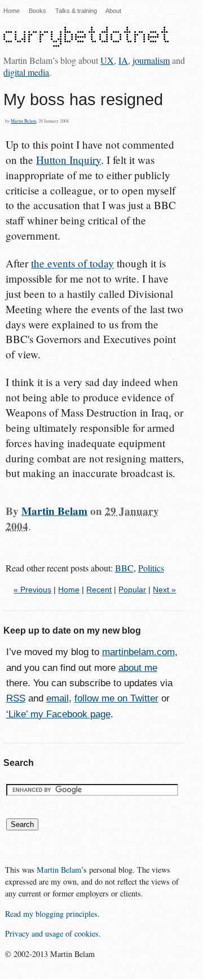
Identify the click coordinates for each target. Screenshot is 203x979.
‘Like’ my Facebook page (58, 714)
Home (11, 10)
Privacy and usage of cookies (52, 933)
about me (137, 667)
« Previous (32, 590)
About (113, 10)
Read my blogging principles (51, 913)
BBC (124, 568)
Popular (132, 590)
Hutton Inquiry (68, 160)
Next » (164, 590)
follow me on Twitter (116, 698)
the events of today (72, 263)
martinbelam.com (138, 652)
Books (37, 10)
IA (123, 60)
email (57, 698)
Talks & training (76, 10)
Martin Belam (23, 121)
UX (107, 60)
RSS (15, 698)
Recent (99, 590)
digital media (26, 72)
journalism (151, 60)
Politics (151, 568)
